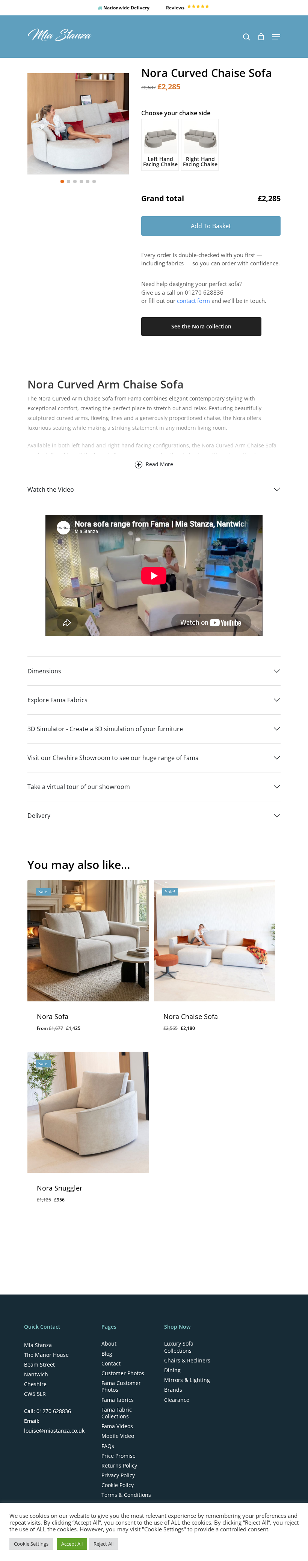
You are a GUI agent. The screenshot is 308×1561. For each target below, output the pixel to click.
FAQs (107, 1446)
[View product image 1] (62, 181)
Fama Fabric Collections (116, 1413)
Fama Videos (117, 1426)
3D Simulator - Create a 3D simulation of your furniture (105, 729)
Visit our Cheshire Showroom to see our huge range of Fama (113, 758)
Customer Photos (122, 1373)
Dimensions (44, 671)
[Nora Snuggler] (88, 1112)
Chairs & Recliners (187, 1360)
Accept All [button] (72, 1543)
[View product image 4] (81, 181)
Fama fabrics (117, 1400)
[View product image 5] (87, 181)
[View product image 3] (75, 181)
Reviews (176, 8)
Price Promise (118, 1456)
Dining (172, 1370)
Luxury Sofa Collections (178, 1347)
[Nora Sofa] (88, 940)
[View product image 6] (94, 181)
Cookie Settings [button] (31, 1543)
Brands (173, 1389)
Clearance (176, 1400)
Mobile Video (117, 1436)
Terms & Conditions (126, 1495)
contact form (193, 300)
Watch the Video (50, 489)
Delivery (38, 815)
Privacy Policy (118, 1475)
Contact (111, 1363)
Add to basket (211, 226)
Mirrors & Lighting (187, 1380)
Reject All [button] (103, 1543)
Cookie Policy (117, 1485)
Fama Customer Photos (121, 1386)
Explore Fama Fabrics (57, 700)
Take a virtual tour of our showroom (78, 787)
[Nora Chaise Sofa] (214, 940)
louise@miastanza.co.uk (54, 1430)
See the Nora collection (201, 326)
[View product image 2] (68, 181)
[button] (276, 37)
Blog (106, 1353)
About (108, 1343)
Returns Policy (119, 1465)
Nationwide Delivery (125, 8)
